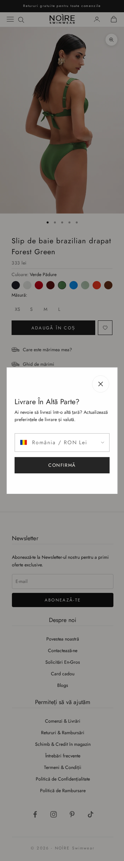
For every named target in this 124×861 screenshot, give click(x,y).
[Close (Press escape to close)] (100, 383)
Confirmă (62, 465)
